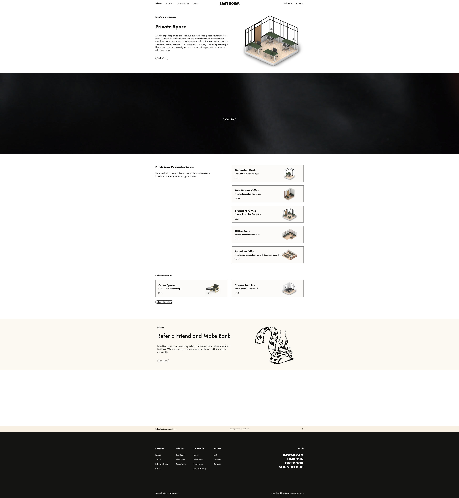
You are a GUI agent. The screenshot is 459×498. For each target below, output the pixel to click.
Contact (195, 3)
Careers (158, 469)
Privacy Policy (274, 493)
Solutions (158, 3)
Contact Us (217, 464)
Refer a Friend (198, 459)
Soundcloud (291, 467)
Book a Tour (162, 58)
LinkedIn (295, 459)
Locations (169, 3)
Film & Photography (200, 469)
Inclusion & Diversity (161, 464)
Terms (282, 493)
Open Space (180, 455)
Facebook (294, 463)
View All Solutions (164, 302)
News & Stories (183, 3)
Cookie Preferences (297, 493)
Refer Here (163, 360)
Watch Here (229, 119)
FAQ (215, 455)
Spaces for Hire (181, 464)
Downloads (217, 459)
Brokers (196, 455)
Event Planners (198, 464)
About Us (158, 459)
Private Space (180, 459)
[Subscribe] (303, 428)
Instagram (293, 455)
